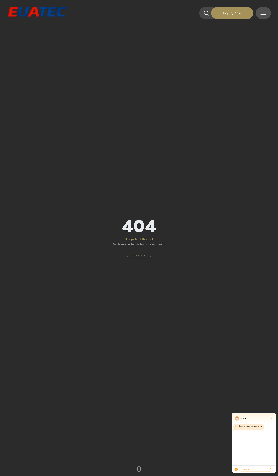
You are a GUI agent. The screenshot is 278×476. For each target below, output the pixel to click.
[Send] (269, 469)
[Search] (210, 13)
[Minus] (271, 418)
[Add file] (236, 469)
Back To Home (139, 255)
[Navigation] (263, 13)
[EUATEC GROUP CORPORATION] (37, 12)
